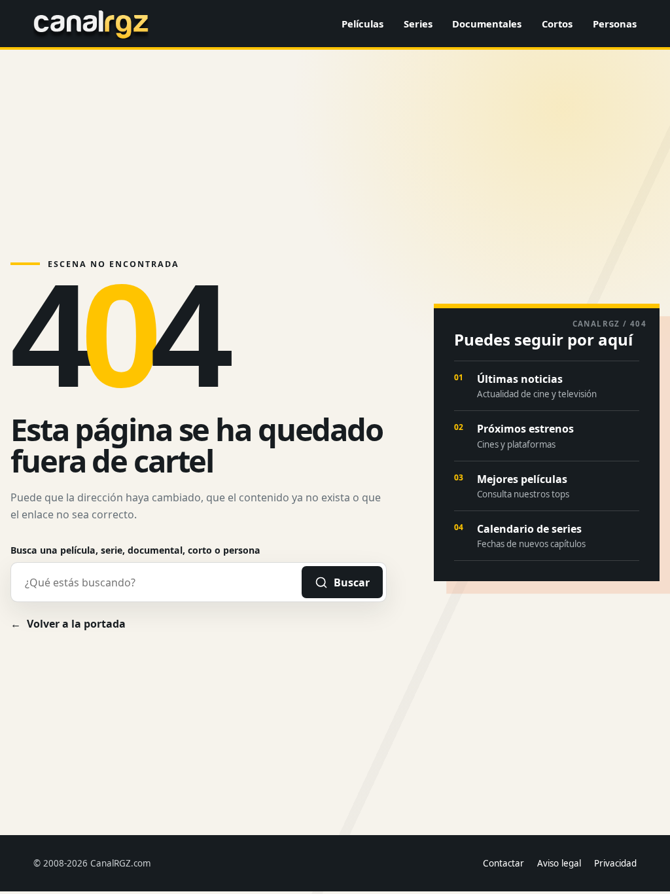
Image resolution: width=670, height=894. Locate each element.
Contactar (503, 863)
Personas (615, 23)
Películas (362, 23)
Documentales (486, 23)
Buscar (352, 582)
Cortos (557, 23)
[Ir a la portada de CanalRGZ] (91, 23)
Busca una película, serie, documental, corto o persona (135, 550)
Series (418, 23)
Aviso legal (559, 863)
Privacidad (615, 863)
